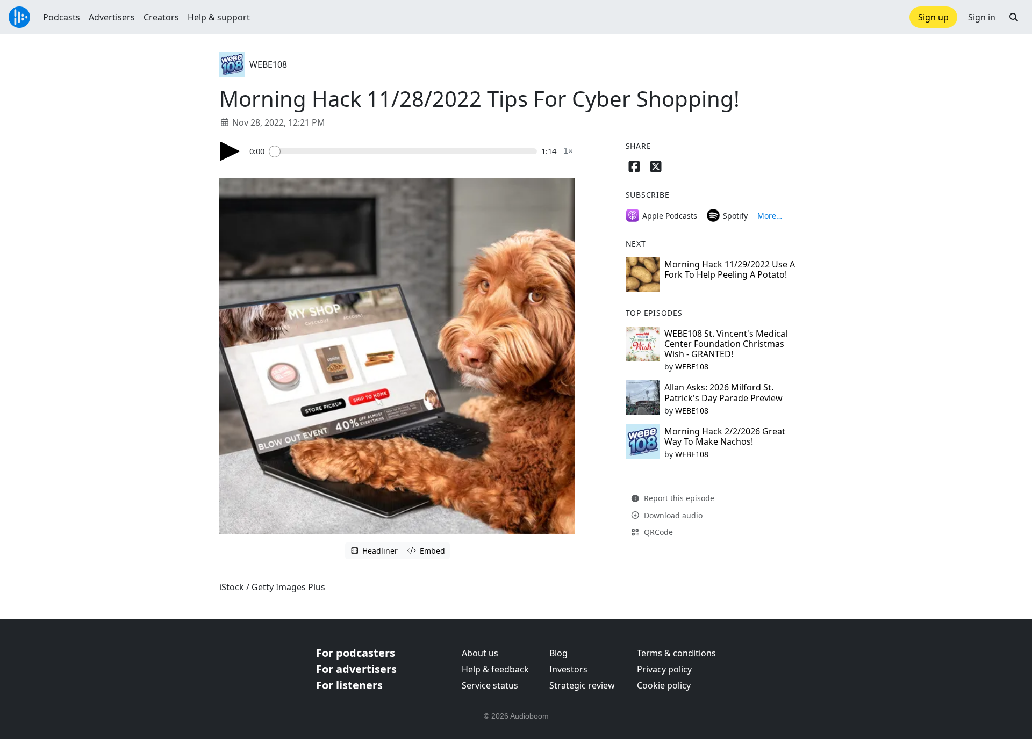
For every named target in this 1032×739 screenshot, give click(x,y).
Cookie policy (664, 685)
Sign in (981, 17)
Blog (558, 653)
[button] (1013, 17)
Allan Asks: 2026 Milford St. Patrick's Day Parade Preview (723, 392)
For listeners (349, 685)
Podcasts (61, 17)
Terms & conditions (676, 653)
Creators (161, 17)
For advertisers (356, 669)
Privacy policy (664, 669)
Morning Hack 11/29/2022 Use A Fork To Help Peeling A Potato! (729, 269)
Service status (490, 685)
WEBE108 (268, 64)
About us (480, 653)
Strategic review (582, 685)
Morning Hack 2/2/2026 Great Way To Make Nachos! (724, 436)
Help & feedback (495, 669)
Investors (568, 669)
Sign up (933, 17)
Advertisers (112, 17)
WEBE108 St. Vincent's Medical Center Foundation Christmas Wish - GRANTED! (725, 344)
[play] (230, 151)
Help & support (219, 17)
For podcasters (355, 653)
